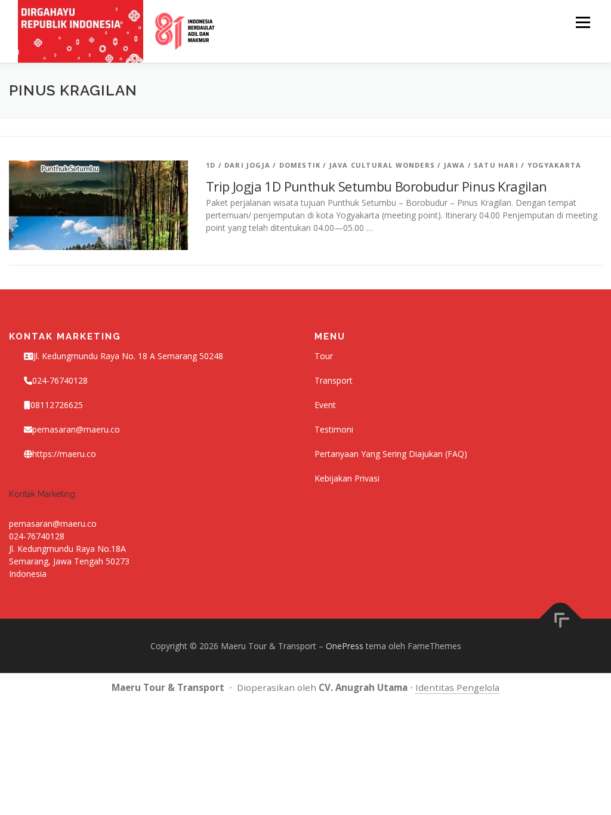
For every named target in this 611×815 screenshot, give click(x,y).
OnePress (344, 646)
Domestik (300, 164)
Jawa (454, 164)
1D (210, 164)
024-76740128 (36, 536)
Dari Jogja (247, 164)
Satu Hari (496, 164)
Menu (582, 22)
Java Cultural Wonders (382, 164)
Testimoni (333, 429)
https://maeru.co (64, 453)
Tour (323, 356)
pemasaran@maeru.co (76, 429)
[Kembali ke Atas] (560, 618)
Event (325, 404)
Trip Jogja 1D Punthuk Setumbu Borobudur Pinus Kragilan (376, 186)
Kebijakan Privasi (346, 478)
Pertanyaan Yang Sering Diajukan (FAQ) (390, 453)
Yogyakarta (554, 164)
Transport (333, 380)
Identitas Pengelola (457, 687)
